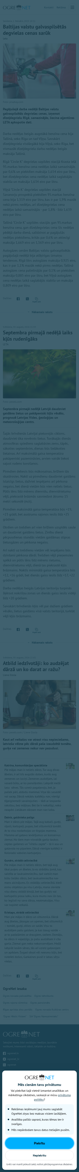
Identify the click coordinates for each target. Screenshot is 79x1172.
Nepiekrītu (39, 1155)
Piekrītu (39, 1143)
